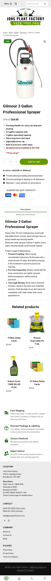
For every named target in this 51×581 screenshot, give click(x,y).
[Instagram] (8, 520)
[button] (45, 41)
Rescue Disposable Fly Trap (37, 341)
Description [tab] (26, 209)
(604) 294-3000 (9, 508)
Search (45, 4)
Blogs (5, 539)
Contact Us (7, 535)
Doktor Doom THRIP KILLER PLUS (14, 384)
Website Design (37, 567)
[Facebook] (4, 520)
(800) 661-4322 (9, 511)
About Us (6, 532)
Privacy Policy (8, 553)
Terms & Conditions (10, 557)
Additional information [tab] (25, 215)
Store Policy (7, 550)
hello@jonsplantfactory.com (14, 516)
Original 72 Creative (25, 570)
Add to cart (34, 161)
